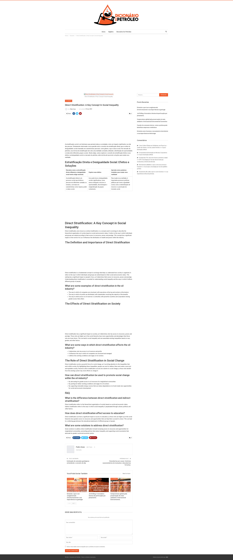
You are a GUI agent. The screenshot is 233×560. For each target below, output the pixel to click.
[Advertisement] (116, 50)
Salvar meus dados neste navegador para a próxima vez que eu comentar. (86, 546)
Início (103, 32)
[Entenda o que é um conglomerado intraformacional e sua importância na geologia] (77, 485)
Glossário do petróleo (123, 32)
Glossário (69, 100)
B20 (167, 557)
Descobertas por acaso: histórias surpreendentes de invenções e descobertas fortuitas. (117, 463)
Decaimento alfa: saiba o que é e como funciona (151, 171)
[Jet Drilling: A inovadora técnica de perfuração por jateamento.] (99, 485)
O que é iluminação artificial (146, 154)
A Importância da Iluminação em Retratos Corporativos (153, 152)
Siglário (110, 32)
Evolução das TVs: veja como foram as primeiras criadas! (153, 157)
